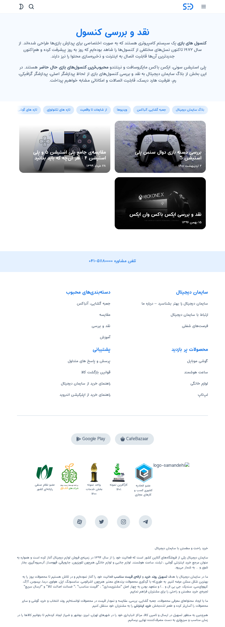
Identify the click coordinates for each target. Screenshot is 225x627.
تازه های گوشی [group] (27, 109)
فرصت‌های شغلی (195, 326)
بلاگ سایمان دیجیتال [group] (190, 109)
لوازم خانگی (199, 383)
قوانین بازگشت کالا (95, 372)
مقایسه (104, 315)
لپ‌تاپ (203, 395)
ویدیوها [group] (122, 109)
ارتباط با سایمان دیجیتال (189, 315)
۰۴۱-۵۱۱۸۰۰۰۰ (101, 260)
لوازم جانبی (123, 562)
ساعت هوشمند (196, 372)
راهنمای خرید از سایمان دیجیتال (85, 383)
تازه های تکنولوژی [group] (58, 109)
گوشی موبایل (197, 361)
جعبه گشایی (147, 600)
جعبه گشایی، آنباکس (93, 303)
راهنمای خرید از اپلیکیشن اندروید (85, 395)
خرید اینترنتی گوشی (177, 562)
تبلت (159, 562)
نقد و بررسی (101, 326)
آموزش (105, 337)
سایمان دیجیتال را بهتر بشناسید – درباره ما (175, 303)
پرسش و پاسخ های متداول (89, 361)
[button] (21, 107)
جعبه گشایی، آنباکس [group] (151, 109)
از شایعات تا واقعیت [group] (93, 109)
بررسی (133, 600)
